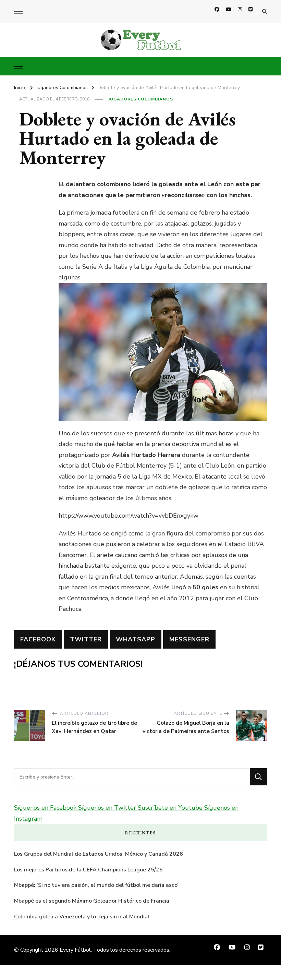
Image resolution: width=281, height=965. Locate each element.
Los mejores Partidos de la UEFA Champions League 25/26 (88, 869)
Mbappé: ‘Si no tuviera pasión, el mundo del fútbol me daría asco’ (96, 885)
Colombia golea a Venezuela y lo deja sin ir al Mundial (81, 916)
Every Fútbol (75, 950)
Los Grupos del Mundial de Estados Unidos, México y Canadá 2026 (98, 854)
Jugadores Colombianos (140, 99)
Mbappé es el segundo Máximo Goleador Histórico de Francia (91, 901)
